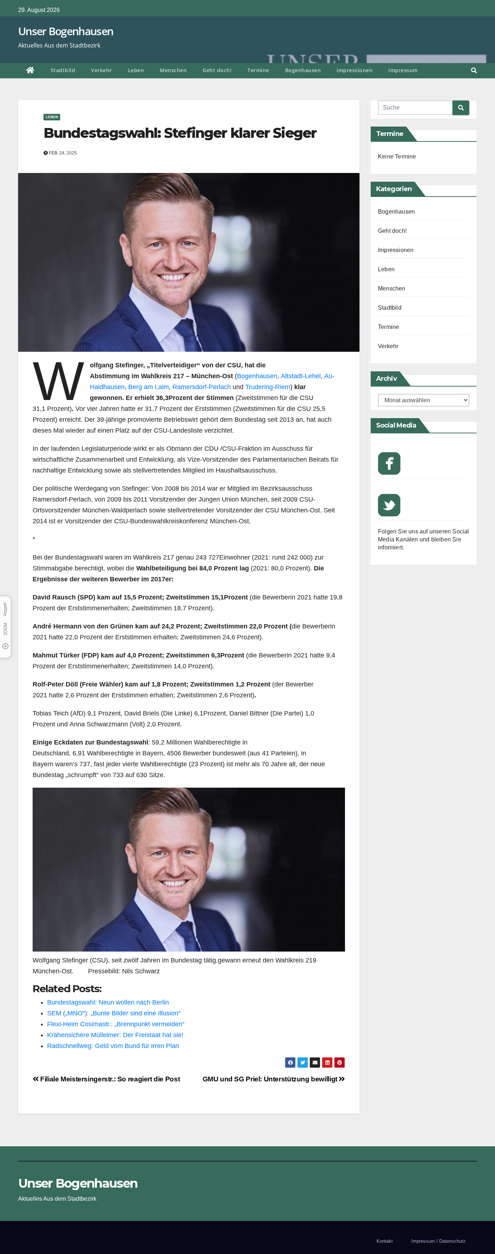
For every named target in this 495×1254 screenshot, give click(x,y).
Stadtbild (63, 70)
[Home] (30, 70)
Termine (258, 70)
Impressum (403, 70)
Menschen (173, 70)
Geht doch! (217, 70)
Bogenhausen (303, 70)
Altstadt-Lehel (301, 376)
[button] (474, 70)
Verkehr (101, 70)
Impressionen (355, 70)
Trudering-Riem (267, 387)
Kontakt (385, 1241)
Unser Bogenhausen (65, 31)
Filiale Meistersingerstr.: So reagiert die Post (109, 1079)
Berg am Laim (148, 387)
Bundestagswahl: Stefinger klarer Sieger (179, 132)
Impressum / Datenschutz (438, 1241)
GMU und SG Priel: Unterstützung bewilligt (271, 1079)
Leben (136, 70)
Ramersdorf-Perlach (201, 387)
